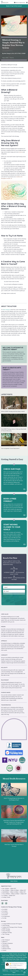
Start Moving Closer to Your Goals (11, 527)
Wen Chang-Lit (6, 309)
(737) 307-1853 (14, 569)
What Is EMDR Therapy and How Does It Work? (13, 411)
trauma (21, 152)
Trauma (12, 57)
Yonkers (4, 962)
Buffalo (17, 961)
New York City (11, 961)
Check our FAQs (11, 469)
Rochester (22, 961)
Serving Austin (5, 954)
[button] (27, 2)
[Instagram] (6, 903)
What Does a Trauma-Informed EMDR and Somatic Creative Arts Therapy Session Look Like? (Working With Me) (14, 822)
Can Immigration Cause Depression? (10, 448)
